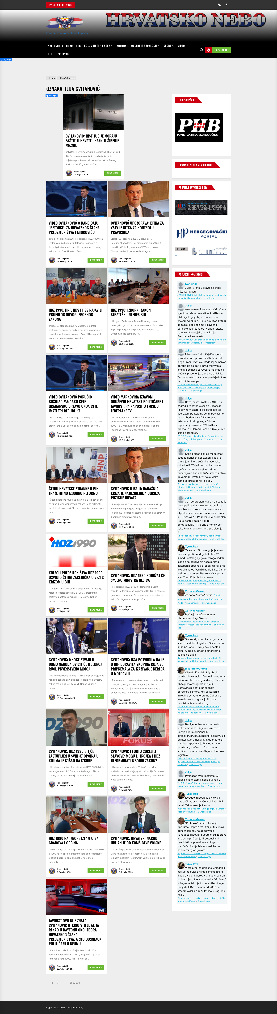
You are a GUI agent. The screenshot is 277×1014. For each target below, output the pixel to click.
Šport (168, 46)
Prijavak (63, 54)
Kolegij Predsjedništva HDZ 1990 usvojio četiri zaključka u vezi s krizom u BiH (76, 577)
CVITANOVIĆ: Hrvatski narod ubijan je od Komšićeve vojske (136, 840)
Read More (112, 173)
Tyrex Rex (191, 546)
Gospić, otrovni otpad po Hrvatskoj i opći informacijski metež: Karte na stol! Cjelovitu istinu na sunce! (199, 487)
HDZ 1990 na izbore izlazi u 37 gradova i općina (73, 840)
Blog (51, 54)
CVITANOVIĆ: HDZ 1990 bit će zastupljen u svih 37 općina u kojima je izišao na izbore (74, 755)
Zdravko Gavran (195, 591)
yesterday (210, 298)
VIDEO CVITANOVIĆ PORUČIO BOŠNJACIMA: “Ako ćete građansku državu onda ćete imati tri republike (73, 403)
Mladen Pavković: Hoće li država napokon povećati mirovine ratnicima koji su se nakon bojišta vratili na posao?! (199, 709)
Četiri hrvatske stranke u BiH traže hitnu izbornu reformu (74, 491)
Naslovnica (55, 45)
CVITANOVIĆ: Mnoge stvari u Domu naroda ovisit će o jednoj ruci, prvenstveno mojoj (75, 664)
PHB (78, 45)
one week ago (204, 490)
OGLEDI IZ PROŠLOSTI (144, 46)
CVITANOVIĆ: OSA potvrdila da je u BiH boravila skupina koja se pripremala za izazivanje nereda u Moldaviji (138, 666)
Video (181, 46)
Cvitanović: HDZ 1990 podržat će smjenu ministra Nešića (138, 577)
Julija (188, 305)
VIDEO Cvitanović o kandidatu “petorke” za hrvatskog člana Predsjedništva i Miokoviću (74, 227)
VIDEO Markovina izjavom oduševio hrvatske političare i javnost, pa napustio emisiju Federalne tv (137, 403)
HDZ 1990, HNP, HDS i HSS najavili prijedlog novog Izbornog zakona (75, 314)
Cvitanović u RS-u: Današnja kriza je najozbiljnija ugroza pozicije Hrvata (135, 493)
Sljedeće (75, 982)
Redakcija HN (80, 171)
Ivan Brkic (191, 283)
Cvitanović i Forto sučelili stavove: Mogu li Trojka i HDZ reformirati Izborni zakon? (135, 755)
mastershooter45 (196, 668)
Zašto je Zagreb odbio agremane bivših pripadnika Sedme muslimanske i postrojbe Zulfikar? (198, 761)
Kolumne (122, 45)
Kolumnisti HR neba (97, 46)
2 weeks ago (211, 713)
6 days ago (196, 391)
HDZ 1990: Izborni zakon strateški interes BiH (131, 312)
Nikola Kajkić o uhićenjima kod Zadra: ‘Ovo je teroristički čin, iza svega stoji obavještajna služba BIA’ (199, 387)
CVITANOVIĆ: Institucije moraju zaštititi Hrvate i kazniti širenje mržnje (92, 140)
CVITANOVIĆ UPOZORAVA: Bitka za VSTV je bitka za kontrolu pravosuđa (137, 227)
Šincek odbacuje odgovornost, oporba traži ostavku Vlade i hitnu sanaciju (199, 599)
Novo (69, 45)
